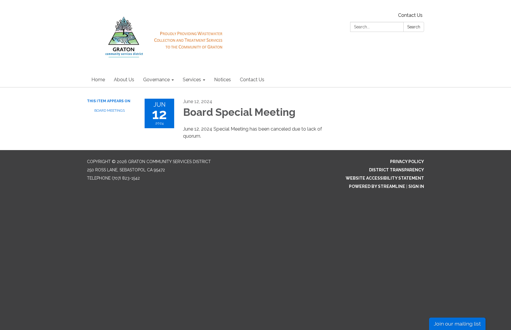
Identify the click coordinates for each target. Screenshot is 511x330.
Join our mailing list (457, 324)
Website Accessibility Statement (385, 178)
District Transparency (396, 170)
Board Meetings (109, 110)
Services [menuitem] (192, 79)
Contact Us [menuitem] (252, 79)
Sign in (416, 186)
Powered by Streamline (377, 186)
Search (413, 27)
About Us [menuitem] (124, 79)
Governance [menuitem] (156, 79)
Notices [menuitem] (222, 79)
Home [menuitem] (98, 79)
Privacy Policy (407, 161)
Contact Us (410, 15)
